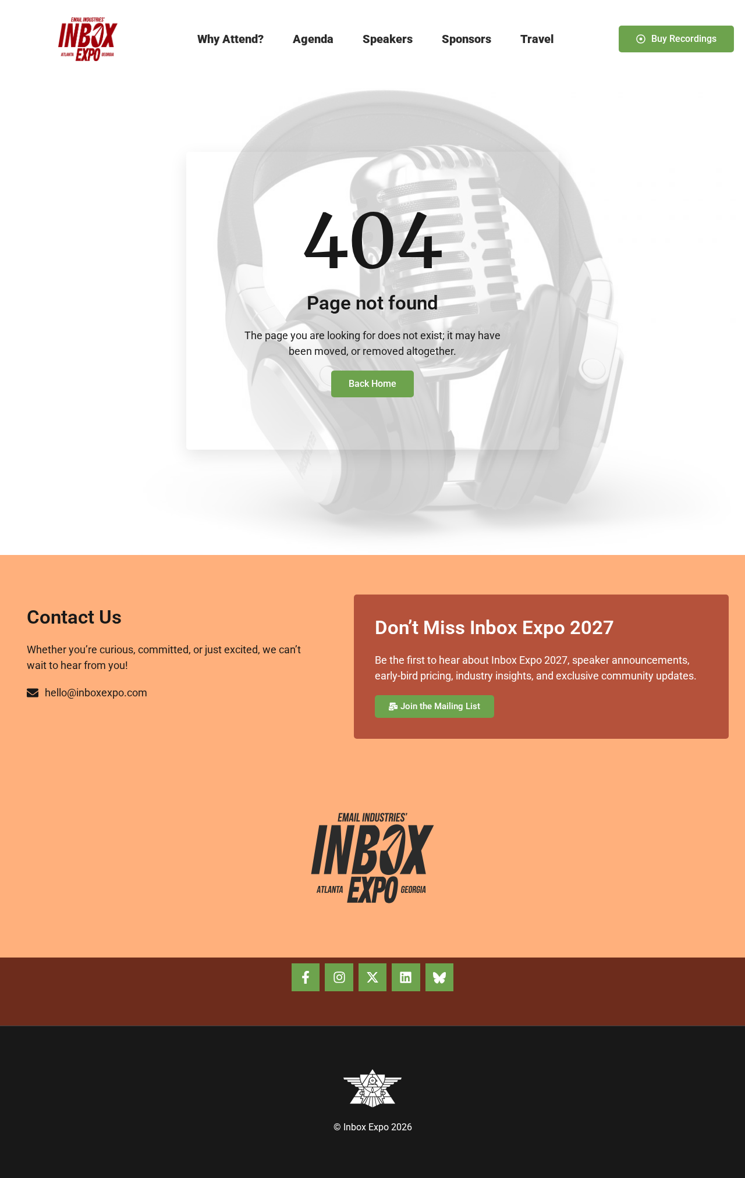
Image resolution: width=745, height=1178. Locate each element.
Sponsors (466, 39)
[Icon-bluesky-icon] (439, 977)
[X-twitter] (372, 977)
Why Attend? (230, 39)
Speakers (388, 39)
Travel (537, 39)
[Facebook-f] (306, 977)
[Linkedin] (406, 977)
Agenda (313, 39)
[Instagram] (339, 977)
